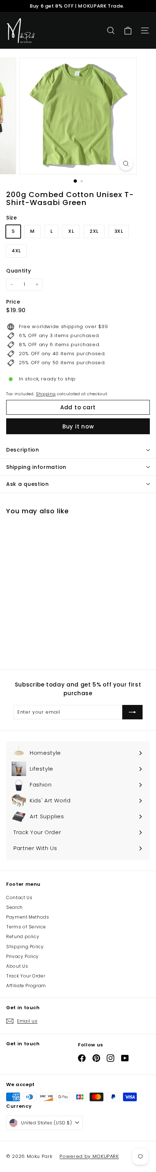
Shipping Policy (25, 947)
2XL (94, 231)
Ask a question (27, 484)
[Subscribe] (132, 712)
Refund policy (22, 936)
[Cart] (127, 31)
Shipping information (36, 467)
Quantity (18, 270)
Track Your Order (25, 976)
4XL (16, 250)
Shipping (46, 394)
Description (22, 449)
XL (71, 231)
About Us (17, 966)
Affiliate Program (26, 986)
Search (14, 907)
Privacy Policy (22, 956)
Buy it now (78, 426)
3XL (118, 231)
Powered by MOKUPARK (89, 1156)
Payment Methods (27, 917)
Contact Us (19, 897)
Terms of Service (26, 927)
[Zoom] (125, 163)
